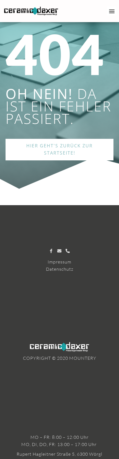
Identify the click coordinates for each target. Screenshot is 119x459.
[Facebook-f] (51, 251)
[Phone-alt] (68, 251)
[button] (111, 11)
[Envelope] (60, 251)
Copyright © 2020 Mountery (59, 358)
